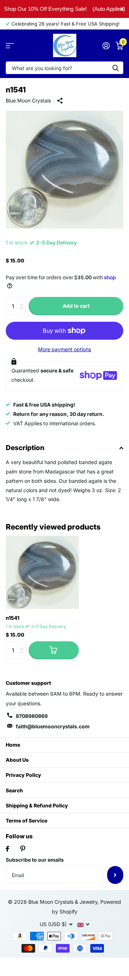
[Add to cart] (54, 650)
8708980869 (32, 716)
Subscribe (115, 875)
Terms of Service (26, 820)
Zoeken (115, 67)
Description (25, 448)
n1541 (12, 618)
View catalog (10, 45)
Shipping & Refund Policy (37, 805)
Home (13, 745)
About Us (17, 760)
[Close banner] (122, 8)
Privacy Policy (23, 775)
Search (14, 790)
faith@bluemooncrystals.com (53, 726)
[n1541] (42, 572)
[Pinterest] (22, 849)
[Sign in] (106, 45)
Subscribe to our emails (35, 860)
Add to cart (76, 306)
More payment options (64, 349)
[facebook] (7, 849)
